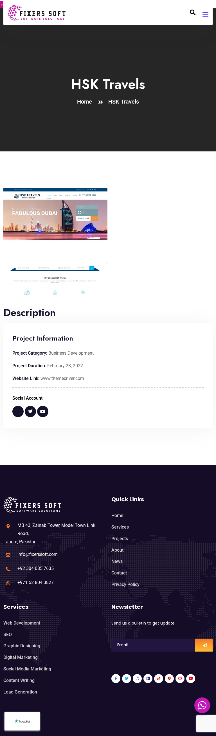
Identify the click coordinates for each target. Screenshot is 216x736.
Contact (119, 573)
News (117, 561)
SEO (7, 634)
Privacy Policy (125, 584)
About (117, 550)
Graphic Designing (21, 645)
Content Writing (19, 680)
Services (120, 527)
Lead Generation (20, 692)
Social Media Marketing (27, 669)
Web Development (21, 623)
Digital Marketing (20, 657)
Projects (119, 538)
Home (86, 101)
